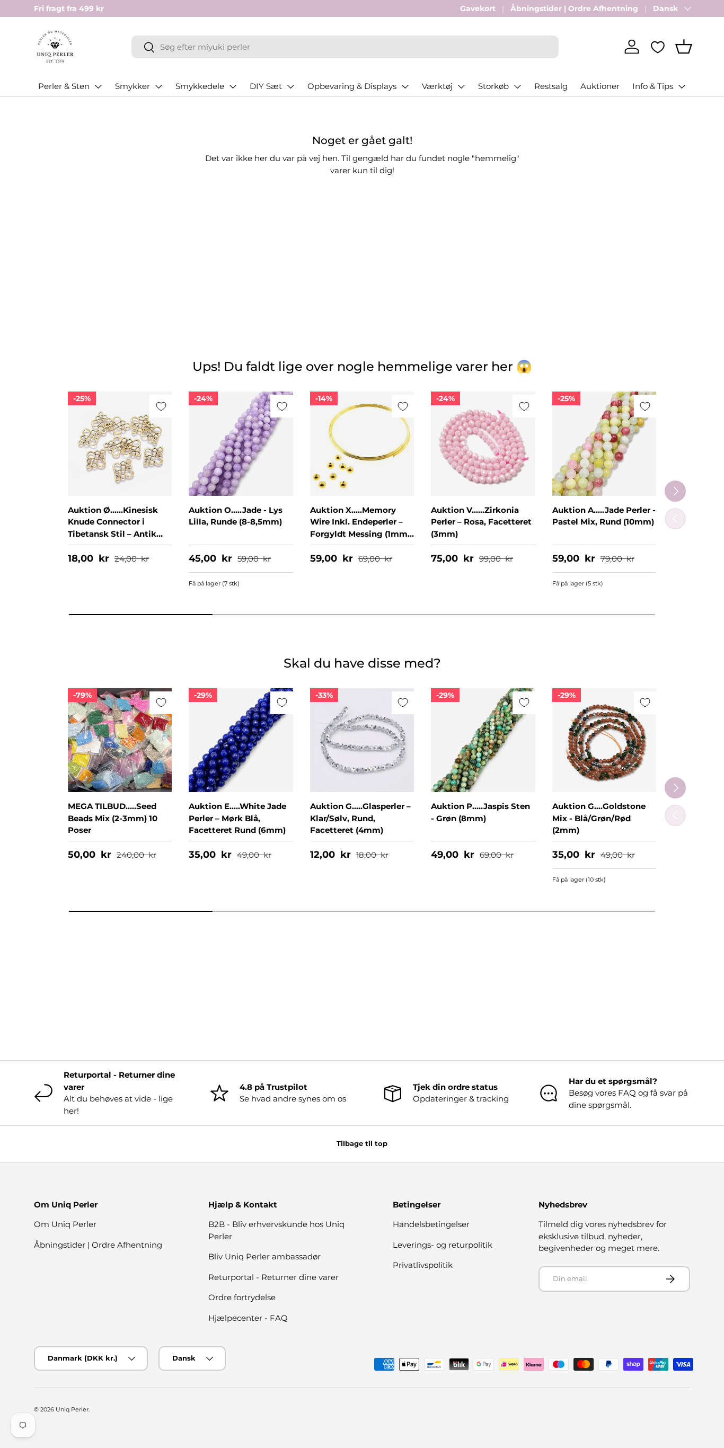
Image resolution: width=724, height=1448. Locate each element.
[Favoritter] (657, 47)
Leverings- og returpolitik (442, 1245)
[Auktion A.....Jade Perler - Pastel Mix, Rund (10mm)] (604, 443)
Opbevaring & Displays (351, 86)
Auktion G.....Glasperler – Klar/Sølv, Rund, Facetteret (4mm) (360, 818)
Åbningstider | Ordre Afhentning (574, 8)
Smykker (132, 86)
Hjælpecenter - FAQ (248, 1318)
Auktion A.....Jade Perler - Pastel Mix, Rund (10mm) (604, 516)
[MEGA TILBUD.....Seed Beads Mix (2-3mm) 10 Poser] (120, 740)
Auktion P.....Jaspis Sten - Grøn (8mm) (480, 812)
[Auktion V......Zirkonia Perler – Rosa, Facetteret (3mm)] (483, 443)
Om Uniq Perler (65, 1224)
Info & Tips (652, 86)
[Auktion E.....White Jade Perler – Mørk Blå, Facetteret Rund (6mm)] (241, 740)
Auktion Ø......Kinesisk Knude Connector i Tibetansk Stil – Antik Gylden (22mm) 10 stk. (113, 528)
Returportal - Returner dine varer (273, 1277)
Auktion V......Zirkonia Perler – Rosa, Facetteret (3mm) (481, 522)
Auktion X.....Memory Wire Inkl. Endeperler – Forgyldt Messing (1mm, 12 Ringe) (360, 528)
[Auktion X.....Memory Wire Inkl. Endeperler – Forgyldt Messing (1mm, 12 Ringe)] (362, 443)
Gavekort (478, 8)
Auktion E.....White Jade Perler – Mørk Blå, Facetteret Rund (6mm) (237, 818)
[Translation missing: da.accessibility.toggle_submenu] (98, 86)
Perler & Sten (64, 86)
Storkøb (493, 86)
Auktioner (600, 86)
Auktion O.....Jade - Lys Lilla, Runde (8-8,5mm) (235, 516)
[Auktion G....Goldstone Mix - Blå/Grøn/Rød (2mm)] (604, 740)
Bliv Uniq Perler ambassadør (264, 1256)
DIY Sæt (266, 86)
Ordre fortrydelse (242, 1297)
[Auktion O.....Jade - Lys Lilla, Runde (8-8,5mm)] (241, 443)
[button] (683, 46)
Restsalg (551, 86)
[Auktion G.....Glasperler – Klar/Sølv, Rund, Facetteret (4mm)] (362, 740)
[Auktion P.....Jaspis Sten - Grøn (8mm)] (483, 740)
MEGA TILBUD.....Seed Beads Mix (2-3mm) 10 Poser (112, 818)
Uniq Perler (72, 1409)
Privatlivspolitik (423, 1265)
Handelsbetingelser (431, 1224)
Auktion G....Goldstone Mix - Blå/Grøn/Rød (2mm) (599, 818)
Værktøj (437, 86)
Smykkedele (199, 86)
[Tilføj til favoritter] (160, 406)
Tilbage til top (362, 1143)
